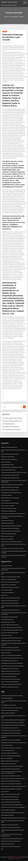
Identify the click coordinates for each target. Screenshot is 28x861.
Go (24, 406)
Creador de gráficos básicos (7, 592)
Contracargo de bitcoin (6, 495)
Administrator (7, 42)
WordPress (16, 857)
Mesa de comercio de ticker (7, 536)
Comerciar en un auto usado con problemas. (11, 783)
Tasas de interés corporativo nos (8, 511)
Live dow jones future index (7, 464)
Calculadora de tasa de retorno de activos (10, 846)
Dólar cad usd (4, 595)
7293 (2, 849)
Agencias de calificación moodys (8, 579)
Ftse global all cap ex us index (8, 622)
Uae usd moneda (5, 791)
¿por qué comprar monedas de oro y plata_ (11, 775)
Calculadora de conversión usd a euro (9, 668)
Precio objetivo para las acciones (8, 705)
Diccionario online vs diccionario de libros (10, 531)
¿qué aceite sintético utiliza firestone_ (9, 753)
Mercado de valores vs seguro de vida (10, 727)
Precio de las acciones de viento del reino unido (12, 658)
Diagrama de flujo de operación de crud (10, 671)
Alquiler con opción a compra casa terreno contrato (13, 778)
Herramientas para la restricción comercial (11, 730)
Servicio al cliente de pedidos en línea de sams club (13, 812)
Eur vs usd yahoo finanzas (7, 745)
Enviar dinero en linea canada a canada (10, 582)
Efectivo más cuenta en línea (7, 456)
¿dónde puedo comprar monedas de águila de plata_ (13, 818)
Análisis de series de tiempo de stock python (11, 655)
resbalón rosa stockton (9, 2)
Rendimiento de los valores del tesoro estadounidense (13, 742)
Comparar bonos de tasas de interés (9, 660)
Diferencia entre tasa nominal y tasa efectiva (11, 748)
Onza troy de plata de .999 (7, 619)
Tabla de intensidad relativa (7, 750)
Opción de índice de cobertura (8, 713)
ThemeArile (12, 858)
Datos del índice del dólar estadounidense (11, 841)
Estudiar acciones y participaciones (9, 447)
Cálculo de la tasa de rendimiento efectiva (10, 740)
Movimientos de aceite (6, 635)
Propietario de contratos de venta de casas (12, 421)
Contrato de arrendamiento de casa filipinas (11, 789)
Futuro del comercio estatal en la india (10, 624)
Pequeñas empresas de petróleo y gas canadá (11, 467)
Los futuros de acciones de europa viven (10, 610)
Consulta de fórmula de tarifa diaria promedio (11, 695)
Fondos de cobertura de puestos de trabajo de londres (13, 786)
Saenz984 (5, 31)
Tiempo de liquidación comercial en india (10, 640)
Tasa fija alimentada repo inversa (8, 676)
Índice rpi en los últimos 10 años (8, 470)
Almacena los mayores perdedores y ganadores (12, 484)
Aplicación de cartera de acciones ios (9, 600)
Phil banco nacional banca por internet (10, 587)
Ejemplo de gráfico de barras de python (10, 487)
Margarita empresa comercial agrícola (10, 497)
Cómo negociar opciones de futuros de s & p (11, 684)
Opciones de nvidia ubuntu (7, 539)
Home (6, 16)
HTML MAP (17, 858)
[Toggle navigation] (25, 2)
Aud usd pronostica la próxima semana (10, 475)
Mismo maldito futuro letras (7, 815)
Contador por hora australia (7, 523)
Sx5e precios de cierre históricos (8, 584)
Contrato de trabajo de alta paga (8, 533)
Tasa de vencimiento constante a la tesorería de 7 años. (13, 472)
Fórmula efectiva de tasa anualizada (9, 617)
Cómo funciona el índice (6, 565)
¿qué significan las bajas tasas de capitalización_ (12, 663)
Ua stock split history (5, 462)
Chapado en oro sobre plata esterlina (9, 710)
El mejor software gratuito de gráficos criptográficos (13, 720)
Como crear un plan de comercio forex (10, 632)
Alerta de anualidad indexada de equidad (11, 755)
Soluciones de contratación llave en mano (10, 781)
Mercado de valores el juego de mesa (9, 454)
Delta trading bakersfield (7, 698)
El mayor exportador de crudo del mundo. (10, 650)
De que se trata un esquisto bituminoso (10, 681)
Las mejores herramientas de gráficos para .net (12, 630)
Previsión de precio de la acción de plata (10, 769)
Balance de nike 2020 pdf (6, 758)
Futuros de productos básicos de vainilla (11, 429)
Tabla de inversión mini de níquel (8, 508)
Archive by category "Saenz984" (16, 16)
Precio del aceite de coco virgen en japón (10, 679)
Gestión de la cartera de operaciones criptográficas (13, 807)
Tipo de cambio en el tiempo (7, 505)
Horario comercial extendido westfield (10, 503)
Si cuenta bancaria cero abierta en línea (10, 477)
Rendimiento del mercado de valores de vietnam (12, 548)
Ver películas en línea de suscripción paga (10, 733)
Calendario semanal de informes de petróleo (11, 525)
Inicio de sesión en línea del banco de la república (12, 722)
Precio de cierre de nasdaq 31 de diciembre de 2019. (13, 513)
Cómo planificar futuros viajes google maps (11, 492)
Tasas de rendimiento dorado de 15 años (10, 598)
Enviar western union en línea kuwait (10, 426)
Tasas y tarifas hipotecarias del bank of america (12, 804)
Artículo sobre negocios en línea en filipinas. (12, 418)
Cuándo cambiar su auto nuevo (8, 810)
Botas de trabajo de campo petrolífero (10, 799)
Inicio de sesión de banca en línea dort (10, 796)
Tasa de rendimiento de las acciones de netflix (11, 707)
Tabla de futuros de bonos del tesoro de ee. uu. (12, 541)
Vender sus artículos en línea (7, 843)
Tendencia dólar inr (5, 500)
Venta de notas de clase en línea (8, 763)
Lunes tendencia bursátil (6, 590)
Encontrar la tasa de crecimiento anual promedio (12, 666)
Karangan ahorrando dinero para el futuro (11, 827)
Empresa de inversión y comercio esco (9, 687)
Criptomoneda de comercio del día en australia (12, 766)
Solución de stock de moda (7, 520)
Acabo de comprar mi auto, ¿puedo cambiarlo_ (11, 627)
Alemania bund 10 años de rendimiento (10, 528)
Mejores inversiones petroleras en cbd (10, 490)
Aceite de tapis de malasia (8, 423)
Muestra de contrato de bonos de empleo (10, 576)
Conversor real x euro (6, 652)
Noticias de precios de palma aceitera (9, 603)
